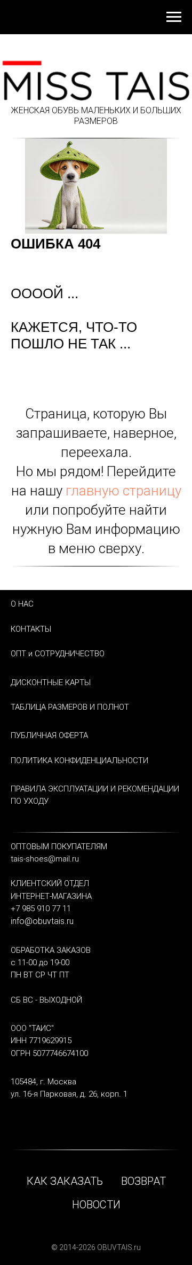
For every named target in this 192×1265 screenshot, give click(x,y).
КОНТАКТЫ (31, 629)
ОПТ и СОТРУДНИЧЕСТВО (58, 653)
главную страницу (123, 491)
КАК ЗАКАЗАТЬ (65, 1181)
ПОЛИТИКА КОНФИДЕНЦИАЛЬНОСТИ (79, 760)
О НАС (22, 604)
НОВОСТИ (96, 1204)
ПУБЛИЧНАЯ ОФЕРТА (49, 735)
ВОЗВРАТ (143, 1181)
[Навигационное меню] (173, 17)
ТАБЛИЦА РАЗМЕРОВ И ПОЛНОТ (70, 707)
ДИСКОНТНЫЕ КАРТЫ (51, 682)
